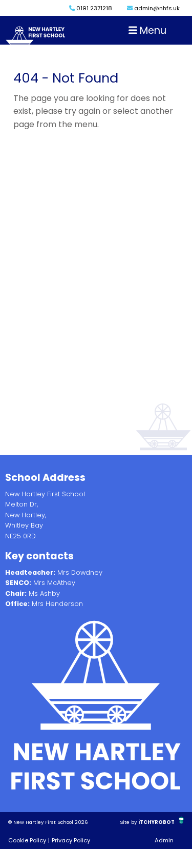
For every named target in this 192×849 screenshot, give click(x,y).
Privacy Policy (71, 840)
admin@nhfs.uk (156, 8)
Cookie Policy (27, 840)
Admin (164, 840)
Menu (151, 30)
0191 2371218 (93, 8)
